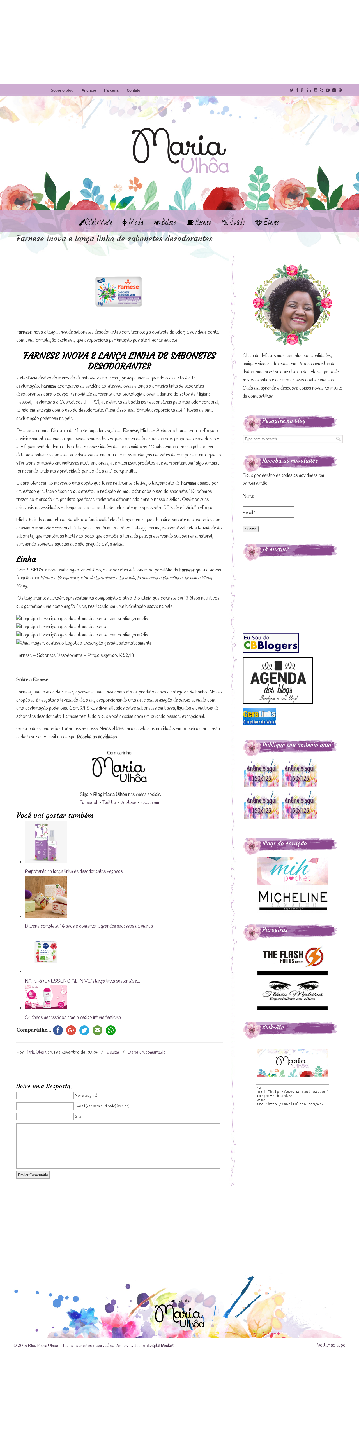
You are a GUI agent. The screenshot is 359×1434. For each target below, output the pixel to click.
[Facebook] (297, 90)
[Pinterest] (340, 90)
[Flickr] (334, 90)
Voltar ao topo (331, 1345)
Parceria (111, 90)
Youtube (128, 803)
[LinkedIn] (309, 90)
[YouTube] (327, 90)
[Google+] (303, 90)
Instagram (149, 803)
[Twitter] (291, 90)
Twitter (109, 803)
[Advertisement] (179, 42)
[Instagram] (315, 90)
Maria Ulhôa (179, 140)
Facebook (89, 803)
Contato (133, 90)
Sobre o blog (62, 90)
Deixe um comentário (147, 1052)
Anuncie (89, 90)
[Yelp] (321, 90)
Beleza (113, 1052)
